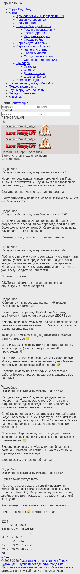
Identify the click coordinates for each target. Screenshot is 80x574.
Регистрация (19, 103)
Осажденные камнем (38, 56)
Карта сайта (17, 96)
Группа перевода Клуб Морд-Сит (31, 83)
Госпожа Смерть (35, 49)
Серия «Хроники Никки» (33, 46)
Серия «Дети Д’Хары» (31, 43)
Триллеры (23, 63)
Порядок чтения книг (23, 93)
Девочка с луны (34, 73)
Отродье (30, 69)
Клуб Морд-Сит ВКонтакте (27, 90)
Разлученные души (37, 36)
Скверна (30, 66)
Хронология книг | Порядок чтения (40, 16)
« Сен (5, 557)
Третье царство (34, 33)
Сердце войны (34, 39)
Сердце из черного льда (40, 59)
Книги (13, 12)
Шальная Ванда (35, 76)
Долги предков (26, 22)
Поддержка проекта (22, 86)
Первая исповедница (31, 19)
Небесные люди (27, 80)
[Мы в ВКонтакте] (3, 123)
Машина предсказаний (39, 29)
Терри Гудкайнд (20, 9)
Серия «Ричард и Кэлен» (33, 26)
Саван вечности (35, 53)
